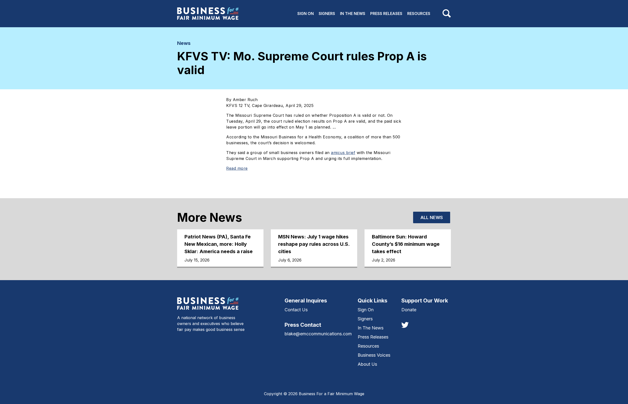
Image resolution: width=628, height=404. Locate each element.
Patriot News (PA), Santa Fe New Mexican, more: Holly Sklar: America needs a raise (218, 244)
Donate (408, 309)
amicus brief (343, 152)
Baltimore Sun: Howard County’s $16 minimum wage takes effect (406, 244)
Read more (237, 168)
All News (431, 217)
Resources (418, 13)
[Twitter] (405, 324)
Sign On (305, 13)
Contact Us (296, 309)
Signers (327, 13)
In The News (352, 13)
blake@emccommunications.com (318, 333)
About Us (367, 364)
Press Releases (386, 13)
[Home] (207, 13)
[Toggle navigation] (447, 13)
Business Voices (374, 355)
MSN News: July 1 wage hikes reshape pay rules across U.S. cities (314, 244)
